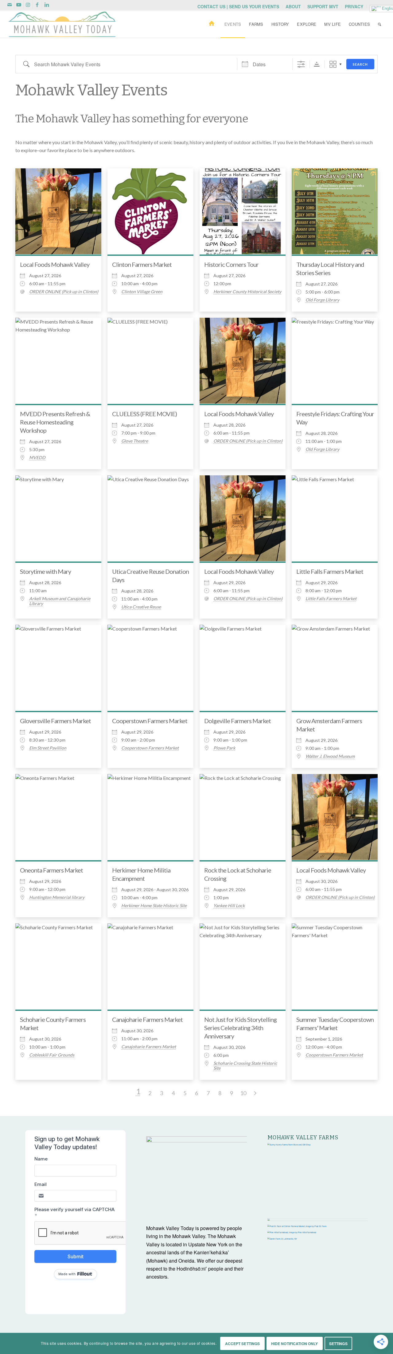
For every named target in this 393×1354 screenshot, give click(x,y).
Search (360, 64)
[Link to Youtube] (18, 4)
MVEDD (37, 457)
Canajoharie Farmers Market (147, 1019)
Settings (338, 1343)
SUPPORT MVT (322, 6)
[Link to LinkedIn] (46, 4)
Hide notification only (294, 1343)
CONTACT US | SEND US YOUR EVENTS (238, 6)
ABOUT (293, 6)
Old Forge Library (322, 299)
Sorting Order (317, 64)
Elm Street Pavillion (47, 748)
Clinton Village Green (141, 291)
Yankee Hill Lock (229, 905)
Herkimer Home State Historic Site (154, 905)
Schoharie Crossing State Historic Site (245, 1066)
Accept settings (242, 1343)
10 (243, 1093)
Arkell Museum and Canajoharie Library (59, 601)
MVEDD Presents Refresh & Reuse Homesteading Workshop (55, 422)
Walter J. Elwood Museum (330, 756)
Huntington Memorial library (56, 897)
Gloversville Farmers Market (55, 720)
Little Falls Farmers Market (329, 571)
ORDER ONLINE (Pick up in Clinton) (63, 291)
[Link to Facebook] (37, 4)
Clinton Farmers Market (142, 264)
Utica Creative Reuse (141, 606)
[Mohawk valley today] (62, 24)
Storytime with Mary (45, 571)
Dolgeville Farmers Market (237, 720)
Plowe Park (224, 748)
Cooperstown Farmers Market (149, 720)
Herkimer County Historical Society (247, 291)
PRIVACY (354, 6)
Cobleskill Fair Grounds (51, 1055)
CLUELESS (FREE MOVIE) (144, 413)
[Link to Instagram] (28, 4)
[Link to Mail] (9, 4)
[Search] (379, 24)
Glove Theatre (134, 441)
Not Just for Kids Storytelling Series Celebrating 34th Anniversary (240, 1028)
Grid (333, 64)
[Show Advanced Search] (301, 64)
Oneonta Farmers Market (51, 870)
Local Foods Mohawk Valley (54, 264)
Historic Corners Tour (231, 264)
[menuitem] (238, 6)
